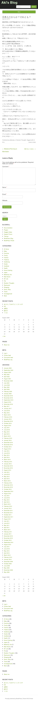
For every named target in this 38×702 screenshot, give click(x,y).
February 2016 (8, 417)
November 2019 (8, 398)
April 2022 (7, 376)
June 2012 (7, 498)
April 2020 (7, 389)
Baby (5, 251)
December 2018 (8, 404)
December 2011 (8, 510)
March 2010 (7, 555)
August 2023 (7, 372)
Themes (6, 236)
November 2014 (8, 444)
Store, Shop (7, 289)
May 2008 (6, 572)
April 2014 (7, 457)
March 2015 (7, 436)
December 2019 (8, 396)
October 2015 (7, 423)
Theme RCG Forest (28, 698)
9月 (5, 306)
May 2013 (6, 476)
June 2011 (7, 523)
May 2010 (6, 551)
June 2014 (7, 453)
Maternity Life (8, 274)
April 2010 (7, 553)
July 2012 (6, 496)
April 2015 (7, 434)
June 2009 (7, 566)
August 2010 (7, 544)
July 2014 (6, 451)
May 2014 (6, 455)
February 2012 (8, 506)
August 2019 (7, 402)
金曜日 (6, 308)
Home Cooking (8, 270)
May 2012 (6, 500)
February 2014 (8, 461)
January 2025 (7, 368)
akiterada (12, 140)
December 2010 (8, 536)
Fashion (6, 257)
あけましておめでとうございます (13, 304)
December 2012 (8, 485)
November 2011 (8, 513)
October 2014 (7, 447)
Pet (5, 281)
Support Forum (8, 234)
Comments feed (8, 357)
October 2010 (7, 540)
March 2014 (7, 459)
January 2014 (7, 464)
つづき (6, 313)
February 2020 (8, 391)
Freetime (6, 260)
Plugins (6, 230)
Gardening (7, 262)
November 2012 (8, 487)
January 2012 (7, 508)
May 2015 (6, 432)
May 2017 (6, 406)
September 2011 (8, 517)
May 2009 (6, 568)
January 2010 (7, 559)
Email (4, 194)
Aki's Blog (9, 2)
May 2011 (6, 525)
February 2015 (8, 438)
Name (4, 187)
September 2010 (8, 542)
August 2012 (7, 493)
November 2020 (8, 381)
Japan (5, 272)
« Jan (3, 336)
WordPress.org (8, 359)
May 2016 (6, 413)
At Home (6, 249)
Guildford (6, 266)
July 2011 (6, 521)
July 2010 (6, 547)
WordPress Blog (8, 238)
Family (6, 255)
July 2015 (6, 427)
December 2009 (8, 561)
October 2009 (7, 564)
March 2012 (7, 504)
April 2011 (7, 527)
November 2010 (8, 538)
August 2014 (7, 449)
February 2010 (8, 557)
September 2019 (8, 400)
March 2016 (7, 415)
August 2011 (7, 519)
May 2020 (6, 387)
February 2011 (8, 532)
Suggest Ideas (8, 232)
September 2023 (8, 370)
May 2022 (6, 374)
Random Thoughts (21, 140)
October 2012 (7, 489)
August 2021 (7, 379)
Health (6, 268)
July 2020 (6, 383)
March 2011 (7, 530)
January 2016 (7, 419)
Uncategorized (8, 294)
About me (6, 345)
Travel (5, 291)
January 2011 (7, 534)
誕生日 (6, 310)
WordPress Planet (9, 240)
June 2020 (7, 385)
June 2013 (7, 474)
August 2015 (7, 425)
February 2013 (8, 483)
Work (5, 296)
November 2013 (8, 468)
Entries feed (7, 355)
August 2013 (7, 470)
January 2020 (7, 393)
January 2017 (7, 408)
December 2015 (8, 421)
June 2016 (7, 410)
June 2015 (7, 430)
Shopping (6, 287)
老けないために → (30, 149)
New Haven (7, 277)
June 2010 (7, 549)
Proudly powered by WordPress (13, 698)
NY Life (6, 279)
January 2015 (7, 440)
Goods (6, 264)
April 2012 (7, 502)
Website (4, 200)
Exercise (6, 253)
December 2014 (8, 442)
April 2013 (7, 478)
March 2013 (7, 481)
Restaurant (7, 285)
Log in (5, 353)
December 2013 (8, 466)
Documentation (8, 228)
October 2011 (7, 515)
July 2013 (6, 472)
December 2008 (8, 570)
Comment (5, 166)
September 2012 (8, 491)
